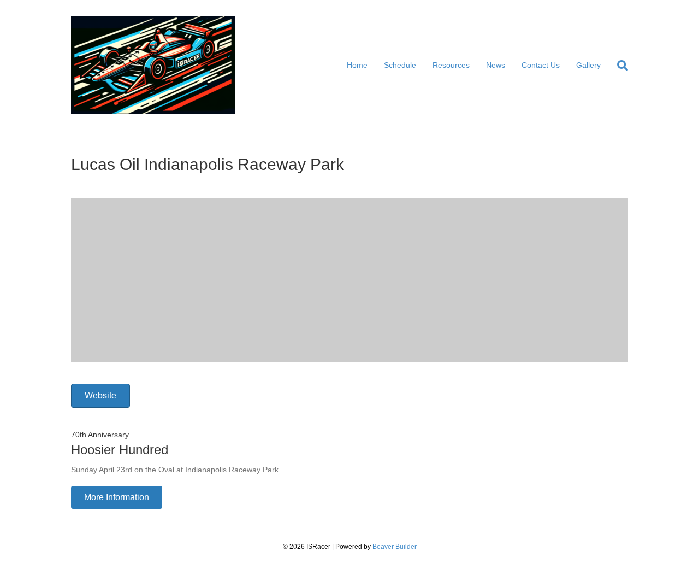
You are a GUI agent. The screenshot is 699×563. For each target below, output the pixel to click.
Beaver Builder (394, 546)
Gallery (588, 65)
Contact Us (541, 65)
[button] (116, 497)
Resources (451, 65)
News (495, 65)
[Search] (618, 65)
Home (357, 65)
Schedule (400, 65)
